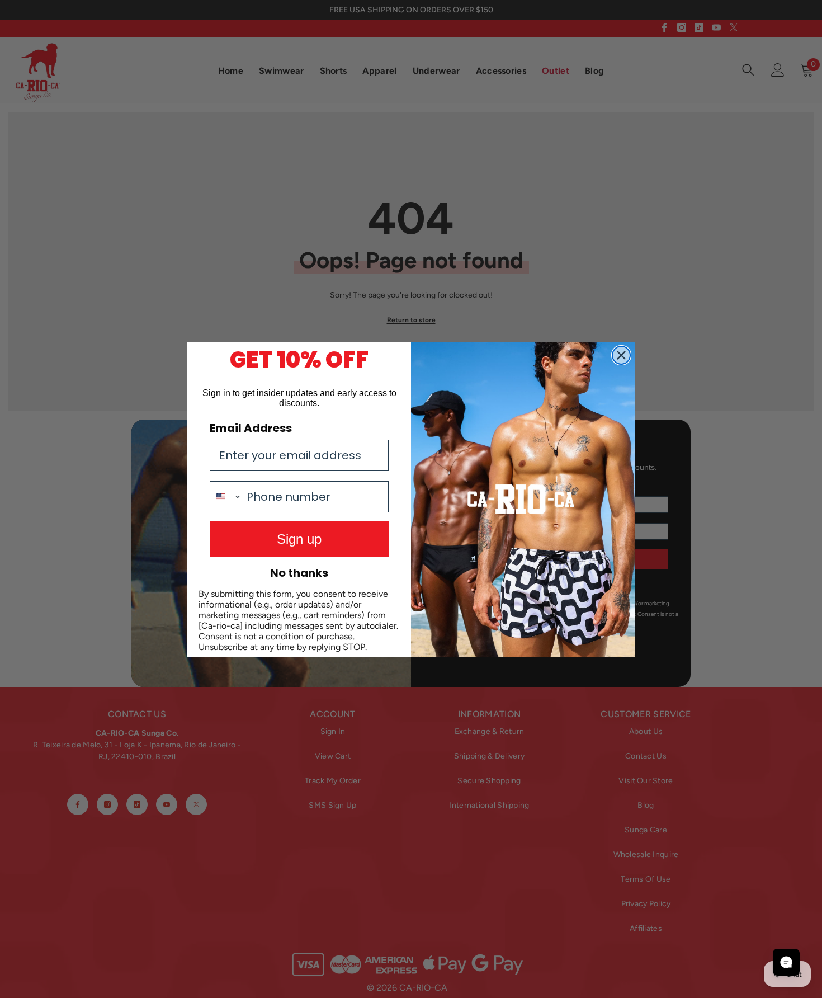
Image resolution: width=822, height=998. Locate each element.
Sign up (299, 539)
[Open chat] (786, 962)
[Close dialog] (621, 355)
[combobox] (225, 497)
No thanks (299, 573)
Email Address (251, 428)
